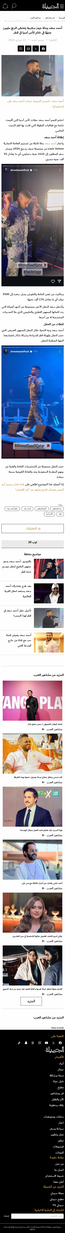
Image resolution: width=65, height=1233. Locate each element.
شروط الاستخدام (55, 1175)
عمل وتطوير (57, 1134)
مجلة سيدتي (57, 1193)
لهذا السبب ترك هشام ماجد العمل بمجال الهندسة (41, 830)
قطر (60, 514)
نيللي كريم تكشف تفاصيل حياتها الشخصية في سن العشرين (37, 936)
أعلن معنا (58, 1181)
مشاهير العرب (35, 17)
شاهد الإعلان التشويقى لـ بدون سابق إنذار (45, 724)
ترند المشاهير (57, 508)
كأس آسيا (49, 514)
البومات (59, 1152)
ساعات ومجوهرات (54, 1116)
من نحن (59, 1163)
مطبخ (61, 1087)
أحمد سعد (27, 508)
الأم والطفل (58, 1099)
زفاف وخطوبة (56, 1105)
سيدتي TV (58, 1205)
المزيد (31, 1001)
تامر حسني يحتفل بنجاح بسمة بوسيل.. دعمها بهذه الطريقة (38, 777)
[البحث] (13, 6)
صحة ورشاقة (57, 1075)
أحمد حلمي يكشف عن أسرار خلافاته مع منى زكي (42, 883)
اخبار (61, 1122)
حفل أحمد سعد (12, 508)
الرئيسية (62, 17)
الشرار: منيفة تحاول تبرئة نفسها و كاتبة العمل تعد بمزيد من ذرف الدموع (32, 989)
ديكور (61, 1140)
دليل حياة (58, 1081)
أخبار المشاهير (41, 508)
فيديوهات (58, 1146)
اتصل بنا (59, 1169)
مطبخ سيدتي (57, 1199)
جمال (61, 1069)
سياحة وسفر (57, 1128)
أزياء (61, 1063)
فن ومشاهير (50, 17)
